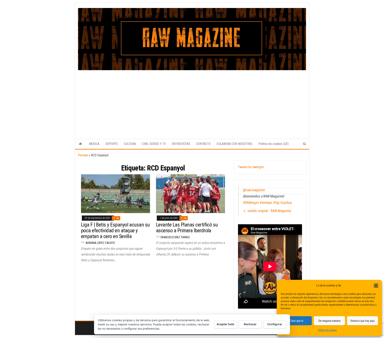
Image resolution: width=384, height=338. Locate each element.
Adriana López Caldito (100, 242)
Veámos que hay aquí (362, 321)
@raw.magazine (254, 190)
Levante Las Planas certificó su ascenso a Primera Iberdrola (187, 227)
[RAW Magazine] (80, 144)
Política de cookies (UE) (273, 144)
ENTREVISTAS (181, 144)
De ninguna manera (329, 321)
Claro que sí (296, 321)
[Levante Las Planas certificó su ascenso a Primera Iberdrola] (190, 193)
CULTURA (130, 144)
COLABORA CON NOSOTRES (234, 144)
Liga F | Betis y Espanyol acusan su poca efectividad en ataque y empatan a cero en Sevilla (115, 230)
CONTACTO (203, 144)
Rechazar (250, 324)
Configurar (274, 324)
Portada (83, 155)
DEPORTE (111, 144)
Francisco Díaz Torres (175, 237)
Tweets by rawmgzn (251, 167)
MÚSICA (94, 144)
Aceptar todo (225, 324)
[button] (376, 286)
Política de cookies (327, 330)
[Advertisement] (192, 100)
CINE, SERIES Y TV (154, 144)
